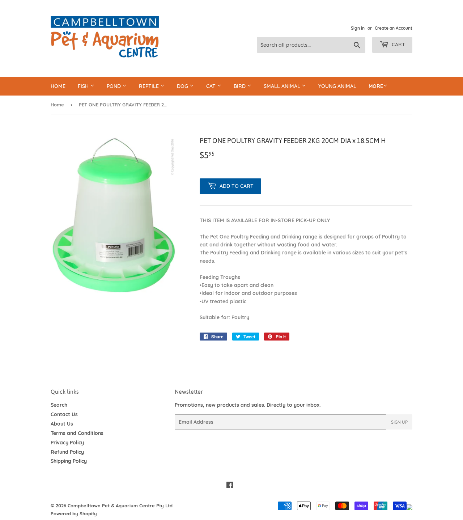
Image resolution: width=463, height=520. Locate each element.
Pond (114, 86)
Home (58, 86)
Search (59, 405)
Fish (84, 86)
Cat (211, 86)
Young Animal (337, 86)
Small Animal (283, 86)
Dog (183, 86)
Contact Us (64, 414)
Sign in (358, 28)
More (376, 86)
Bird (240, 86)
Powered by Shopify (74, 513)
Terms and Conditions (77, 433)
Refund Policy (67, 452)
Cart (397, 44)
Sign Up (399, 422)
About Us (62, 423)
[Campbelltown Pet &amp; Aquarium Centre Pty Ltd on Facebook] (230, 486)
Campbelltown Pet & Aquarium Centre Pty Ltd (120, 505)
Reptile (149, 86)
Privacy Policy (67, 442)
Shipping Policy (69, 461)
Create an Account (393, 28)
